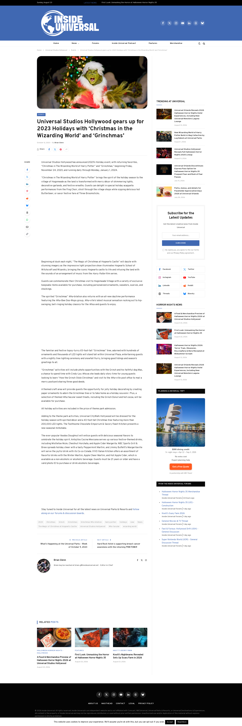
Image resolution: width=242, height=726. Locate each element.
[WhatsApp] (27, 220)
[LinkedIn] (27, 184)
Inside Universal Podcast (124, 43)
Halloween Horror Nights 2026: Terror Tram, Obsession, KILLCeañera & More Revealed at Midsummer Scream (189, 349)
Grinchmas (72, 522)
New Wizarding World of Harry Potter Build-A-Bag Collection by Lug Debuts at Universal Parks (189, 135)
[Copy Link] (27, 234)
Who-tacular (114, 526)
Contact (120, 703)
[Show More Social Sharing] (66, 149)
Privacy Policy (179, 253)
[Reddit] (27, 198)
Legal (132, 703)
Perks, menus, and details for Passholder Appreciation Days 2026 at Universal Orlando (188, 191)
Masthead (107, 703)
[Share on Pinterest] (60, 149)
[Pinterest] (27, 191)
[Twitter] (27, 177)
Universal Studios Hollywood (92, 526)
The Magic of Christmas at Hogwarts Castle (57, 526)
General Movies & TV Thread (175, 521)
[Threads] (27, 212)
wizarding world (130, 526)
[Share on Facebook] (49, 149)
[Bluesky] (27, 205)
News (74, 43)
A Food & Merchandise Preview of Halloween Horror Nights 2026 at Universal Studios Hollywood (54, 660)
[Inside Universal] (69, 23)
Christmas (50, 522)
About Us (93, 703)
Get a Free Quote (180, 466)
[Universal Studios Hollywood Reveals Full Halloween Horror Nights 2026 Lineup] (164, 153)
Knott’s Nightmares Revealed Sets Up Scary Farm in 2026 (128, 656)
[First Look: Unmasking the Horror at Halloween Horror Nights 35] (92, 637)
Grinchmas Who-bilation (91, 522)
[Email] (27, 227)
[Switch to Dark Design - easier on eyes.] (199, 43)
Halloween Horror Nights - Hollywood (50, 651)
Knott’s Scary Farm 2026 (173, 513)
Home (56, 43)
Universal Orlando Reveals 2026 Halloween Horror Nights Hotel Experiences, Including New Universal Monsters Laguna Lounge (189, 116)
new (132, 522)
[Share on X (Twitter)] (54, 149)
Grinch (61, 522)
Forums (95, 43)
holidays (123, 522)
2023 (40, 522)
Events (41, 115)
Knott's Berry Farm (122, 650)
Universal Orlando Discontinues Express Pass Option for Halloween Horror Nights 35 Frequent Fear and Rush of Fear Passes (188, 171)
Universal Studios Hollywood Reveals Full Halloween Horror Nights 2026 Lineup (188, 152)
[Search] (203, 43)
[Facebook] (27, 170)
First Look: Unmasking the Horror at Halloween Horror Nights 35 (129, 2)
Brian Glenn (59, 143)
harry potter (110, 522)
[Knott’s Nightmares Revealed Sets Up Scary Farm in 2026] (130, 637)
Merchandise (176, 43)
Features (153, 43)
